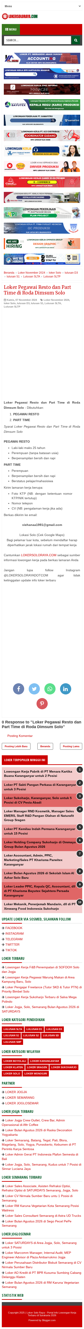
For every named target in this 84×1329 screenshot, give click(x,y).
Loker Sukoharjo (64, 1067)
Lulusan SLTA (53, 303)
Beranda (45, 746)
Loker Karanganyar (44, 1061)
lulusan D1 (34, 1029)
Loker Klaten (13, 1067)
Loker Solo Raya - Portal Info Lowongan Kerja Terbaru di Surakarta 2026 (51, 1314)
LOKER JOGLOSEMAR (22, 1103)
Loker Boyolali (15, 1061)
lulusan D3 (23, 303)
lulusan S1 (37, 303)
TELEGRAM (14, 939)
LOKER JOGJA (16, 1092)
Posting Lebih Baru (16, 746)
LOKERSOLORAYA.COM (38, 555)
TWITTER (12, 944)
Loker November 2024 (56, 300)
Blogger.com (49, 1320)
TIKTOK (11, 950)
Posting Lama (71, 746)
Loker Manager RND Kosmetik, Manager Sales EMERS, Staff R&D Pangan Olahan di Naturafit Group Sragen (39, 815)
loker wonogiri (35, 1073)
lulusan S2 (31, 1035)
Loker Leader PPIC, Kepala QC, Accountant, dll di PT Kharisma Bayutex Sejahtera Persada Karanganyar (39, 891)
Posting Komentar (20, 736)
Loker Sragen (37, 1067)
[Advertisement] (42, 353)
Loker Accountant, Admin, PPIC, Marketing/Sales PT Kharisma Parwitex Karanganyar (33, 860)
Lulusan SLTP (12, 306)
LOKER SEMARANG (19, 1097)
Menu (12, 29)
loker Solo (10, 303)
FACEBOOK (13, 928)
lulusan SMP (12, 1042)
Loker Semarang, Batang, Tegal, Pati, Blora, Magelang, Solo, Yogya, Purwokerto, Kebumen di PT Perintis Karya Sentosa (39, 1144)
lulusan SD (51, 1035)
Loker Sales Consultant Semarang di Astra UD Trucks (43, 1215)
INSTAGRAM (14, 933)
